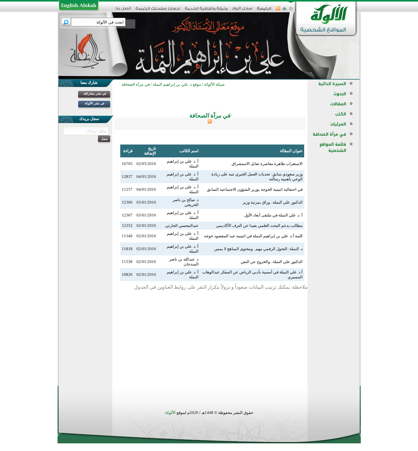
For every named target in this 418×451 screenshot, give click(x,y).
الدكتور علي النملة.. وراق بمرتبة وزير (273, 202)
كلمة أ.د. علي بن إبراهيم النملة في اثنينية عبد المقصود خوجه (253, 236)
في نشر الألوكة (94, 103)
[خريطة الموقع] (284, 10)
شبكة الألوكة (214, 84)
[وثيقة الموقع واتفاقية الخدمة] (206, 10)
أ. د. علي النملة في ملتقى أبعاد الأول (273, 215)
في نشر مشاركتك (94, 93)
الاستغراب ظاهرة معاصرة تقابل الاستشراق (267, 163)
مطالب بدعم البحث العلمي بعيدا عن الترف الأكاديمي (259, 225)
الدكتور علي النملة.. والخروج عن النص (272, 261)
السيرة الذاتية (332, 84)
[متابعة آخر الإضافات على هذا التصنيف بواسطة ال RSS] (209, 122)
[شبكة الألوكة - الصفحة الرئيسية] (264, 10)
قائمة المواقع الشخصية (332, 147)
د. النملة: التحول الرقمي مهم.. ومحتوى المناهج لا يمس (258, 248)
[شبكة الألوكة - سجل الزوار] (242, 10)
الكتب (340, 114)
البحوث (339, 94)
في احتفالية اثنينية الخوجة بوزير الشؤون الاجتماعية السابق (255, 189)
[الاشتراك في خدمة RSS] (278, 10)
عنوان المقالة (291, 150)
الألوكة (170, 412)
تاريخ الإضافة (150, 151)
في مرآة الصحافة (329, 134)
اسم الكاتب (189, 150)
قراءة (127, 150)
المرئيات (338, 124)
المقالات (338, 104)
